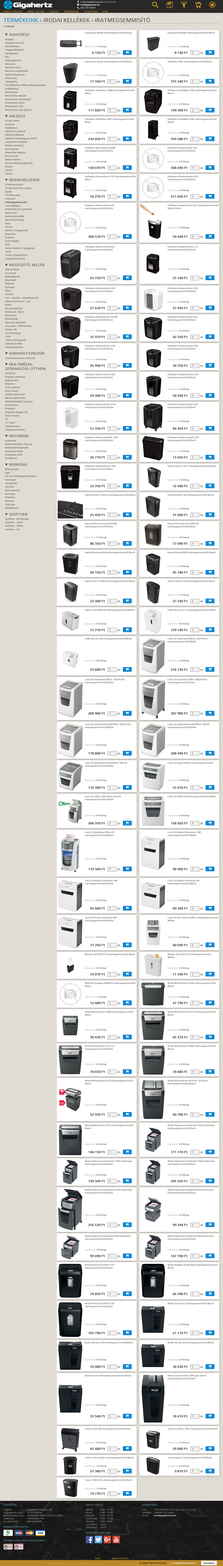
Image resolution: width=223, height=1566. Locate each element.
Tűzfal (8, 173)
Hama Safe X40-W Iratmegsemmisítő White (110, 609)
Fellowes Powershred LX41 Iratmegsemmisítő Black (183, 318)
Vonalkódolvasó (14, 347)
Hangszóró (11, 483)
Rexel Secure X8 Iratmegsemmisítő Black (108, 1375)
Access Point (12, 120)
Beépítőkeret (12, 276)
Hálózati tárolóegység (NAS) (21, 138)
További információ (183, 1562)
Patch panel (11, 148)
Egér (7, 472)
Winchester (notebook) (18, 99)
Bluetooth (10, 279)
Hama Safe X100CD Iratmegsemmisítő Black (110, 580)
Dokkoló (9, 283)
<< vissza (8, 26)
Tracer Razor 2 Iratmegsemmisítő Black (190, 1457)
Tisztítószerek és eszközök (20, 357)
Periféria (18, 464)
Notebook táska (14, 451)
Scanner (9, 237)
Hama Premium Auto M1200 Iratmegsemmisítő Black (101, 525)
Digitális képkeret (15, 376)
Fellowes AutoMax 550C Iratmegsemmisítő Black (192, 120)
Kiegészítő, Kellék (27, 265)
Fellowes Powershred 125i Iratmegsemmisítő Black (182, 149)
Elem (8, 290)
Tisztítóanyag (13, 332)
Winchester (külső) (15, 95)
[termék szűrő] (184, 5)
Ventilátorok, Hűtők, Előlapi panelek (25, 84)
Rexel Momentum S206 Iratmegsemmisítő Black (192, 984)
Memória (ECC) (13, 67)
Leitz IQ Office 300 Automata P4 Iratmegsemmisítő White (103, 798)
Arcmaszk (10, 272)
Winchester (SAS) (15, 102)
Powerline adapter (15, 152)
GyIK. (106, 11)
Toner (8, 251)
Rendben (209, 1562)
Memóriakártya (13, 308)
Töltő (8, 336)
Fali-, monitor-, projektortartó (22, 297)
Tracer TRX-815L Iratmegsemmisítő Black (108, 1479)
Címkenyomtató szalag (18, 187)
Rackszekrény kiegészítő (19, 162)
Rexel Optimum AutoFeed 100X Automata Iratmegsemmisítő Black (191, 1127)
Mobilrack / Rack (14, 311)
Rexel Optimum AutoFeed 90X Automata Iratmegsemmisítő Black (191, 1237)
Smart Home (12, 415)
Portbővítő (11, 458)
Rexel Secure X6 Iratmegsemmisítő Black (191, 1342)
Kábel (8, 304)
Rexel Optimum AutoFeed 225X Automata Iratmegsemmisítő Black (108, 1191)
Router (9, 166)
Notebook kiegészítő (16, 447)
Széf (7, 244)
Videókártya (12, 88)
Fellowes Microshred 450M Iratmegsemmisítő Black (100, 149)
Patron (9, 226)
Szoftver (18, 514)
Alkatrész (19, 34)
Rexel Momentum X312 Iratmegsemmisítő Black (192, 1013)
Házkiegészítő (13, 60)
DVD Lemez (11, 390)
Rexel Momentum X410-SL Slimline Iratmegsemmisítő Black (187, 1082)
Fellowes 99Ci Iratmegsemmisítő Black (190, 61)
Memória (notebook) (16, 70)
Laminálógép (12, 205)
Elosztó (9, 294)
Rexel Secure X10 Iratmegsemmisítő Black (109, 1342)
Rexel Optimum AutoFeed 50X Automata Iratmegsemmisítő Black (108, 1237)
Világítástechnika (15, 429)
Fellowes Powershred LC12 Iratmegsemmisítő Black (183, 248)
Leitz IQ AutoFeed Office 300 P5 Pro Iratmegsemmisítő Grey (187, 681)
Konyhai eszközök (27, 353)
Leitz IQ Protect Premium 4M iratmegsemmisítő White (101, 882)
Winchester (11, 92)
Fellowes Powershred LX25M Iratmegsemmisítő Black (101, 318)
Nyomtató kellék (14, 216)
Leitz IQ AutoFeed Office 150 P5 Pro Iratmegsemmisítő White (105, 681)
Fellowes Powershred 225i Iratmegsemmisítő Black (99, 207)
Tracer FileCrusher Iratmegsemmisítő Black (109, 1457)
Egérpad (9, 287)
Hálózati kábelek (14, 134)
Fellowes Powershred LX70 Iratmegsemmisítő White (100, 406)
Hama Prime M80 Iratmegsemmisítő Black (192, 552)
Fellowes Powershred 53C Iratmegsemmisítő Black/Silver (193, 207)
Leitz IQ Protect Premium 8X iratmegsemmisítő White (101, 919)
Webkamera (12, 507)
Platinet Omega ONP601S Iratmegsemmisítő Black (110, 984)
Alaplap (9, 39)
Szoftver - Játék (14, 522)
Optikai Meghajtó (15, 74)
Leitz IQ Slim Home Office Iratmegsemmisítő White (193, 919)
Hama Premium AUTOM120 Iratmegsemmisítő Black (183, 525)
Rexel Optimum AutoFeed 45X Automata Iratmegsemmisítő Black (191, 1191)
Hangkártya (11, 53)
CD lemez (10, 373)
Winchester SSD (14, 106)
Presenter (10, 233)
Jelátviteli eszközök (16, 141)
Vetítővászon (12, 426)
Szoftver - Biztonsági (17, 518)
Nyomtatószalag (14, 219)
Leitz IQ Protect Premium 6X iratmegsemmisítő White (183, 882)
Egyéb (8, 191)
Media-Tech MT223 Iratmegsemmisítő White (189, 956)
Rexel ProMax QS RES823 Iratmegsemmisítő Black (192, 1266)
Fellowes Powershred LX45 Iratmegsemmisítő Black (100, 347)
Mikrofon (10, 497)
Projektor (10, 408)
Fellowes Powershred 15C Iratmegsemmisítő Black (110, 178)
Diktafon (10, 383)
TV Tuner (10, 422)
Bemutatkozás (12, 11)
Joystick (9, 486)
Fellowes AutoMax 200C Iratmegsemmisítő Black (109, 120)
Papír (8, 223)
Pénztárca (10, 315)
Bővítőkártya (12, 46)
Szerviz (54, 11)
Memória (10, 63)
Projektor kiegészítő (16, 412)
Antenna (10, 124)
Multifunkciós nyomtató (18, 209)
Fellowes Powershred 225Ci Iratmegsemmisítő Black (183, 178)
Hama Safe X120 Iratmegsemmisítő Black (191, 580)
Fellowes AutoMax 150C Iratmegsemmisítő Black (192, 92)
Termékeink (71, 11)
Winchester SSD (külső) (18, 109)
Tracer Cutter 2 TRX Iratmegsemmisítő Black (193, 1428)
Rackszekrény (12, 159)
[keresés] (155, 5)
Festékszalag (12, 194)
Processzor (11, 77)
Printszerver (12, 155)
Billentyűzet (12, 469)
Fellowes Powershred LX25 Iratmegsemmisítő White (183, 290)
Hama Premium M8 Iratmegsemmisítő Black (110, 552)
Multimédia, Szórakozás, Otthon (25, 366)
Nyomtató (11, 212)
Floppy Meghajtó (14, 49)
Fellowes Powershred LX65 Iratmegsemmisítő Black (100, 376)
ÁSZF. (98, 1558)
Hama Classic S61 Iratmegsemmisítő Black (192, 465)
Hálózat (17, 116)
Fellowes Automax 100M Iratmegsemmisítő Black (110, 92)
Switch (9, 169)
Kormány (10, 493)
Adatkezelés (120, 1558)
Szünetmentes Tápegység (19, 247)
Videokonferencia (15, 258)
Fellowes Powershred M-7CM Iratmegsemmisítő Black (101, 439)
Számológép (12, 240)
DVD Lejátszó (12, 387)
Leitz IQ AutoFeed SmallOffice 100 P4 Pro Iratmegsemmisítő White (108, 726)
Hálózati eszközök (15, 131)
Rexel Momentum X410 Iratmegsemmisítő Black (109, 1082)
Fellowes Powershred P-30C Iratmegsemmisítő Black (100, 467)
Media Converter (14, 145)
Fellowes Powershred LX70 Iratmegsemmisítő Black (183, 376)
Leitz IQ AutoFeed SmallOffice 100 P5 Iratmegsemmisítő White (189, 726)
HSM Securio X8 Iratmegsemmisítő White (108, 638)
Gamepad (10, 479)
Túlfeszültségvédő (15, 339)
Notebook (19, 436)
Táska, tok (11, 329)
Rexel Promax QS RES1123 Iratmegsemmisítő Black (99, 1266)
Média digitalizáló (15, 397)
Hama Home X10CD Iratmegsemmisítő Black (110, 494)
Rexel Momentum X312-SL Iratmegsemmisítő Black (100, 1047)
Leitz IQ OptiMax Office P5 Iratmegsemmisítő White (99, 834)
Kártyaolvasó (12, 490)
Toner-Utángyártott (16, 254)
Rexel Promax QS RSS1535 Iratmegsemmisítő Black (99, 1305)
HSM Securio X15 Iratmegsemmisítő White (192, 609)
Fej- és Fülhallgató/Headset (21, 475)
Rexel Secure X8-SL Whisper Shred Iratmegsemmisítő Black (187, 1377)
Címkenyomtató (14, 184)
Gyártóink (91, 11)
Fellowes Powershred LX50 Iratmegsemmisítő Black (183, 347)
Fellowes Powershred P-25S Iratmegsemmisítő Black (183, 439)
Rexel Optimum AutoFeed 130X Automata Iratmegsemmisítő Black (108, 1162)
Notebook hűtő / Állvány (18, 444)
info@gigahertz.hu (88, 4)
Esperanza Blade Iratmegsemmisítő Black (108, 32)
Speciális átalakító (15, 322)
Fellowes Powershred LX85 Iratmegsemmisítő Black (183, 406)
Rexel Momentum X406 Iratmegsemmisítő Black (192, 1047)
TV (6, 418)
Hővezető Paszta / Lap (17, 301)
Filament (10, 198)
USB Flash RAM (13, 343)
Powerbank (11, 318)
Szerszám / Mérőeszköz (18, 325)
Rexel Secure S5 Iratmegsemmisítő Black (191, 1303)
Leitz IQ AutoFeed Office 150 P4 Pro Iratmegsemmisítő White (187, 640)
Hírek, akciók (36, 11)
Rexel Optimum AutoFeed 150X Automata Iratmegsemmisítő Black (191, 1162)
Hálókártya (11, 127)
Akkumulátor (12, 269)
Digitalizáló (11, 380)
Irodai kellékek (24, 180)
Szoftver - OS (12, 529)
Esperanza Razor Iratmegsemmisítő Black (108, 61)
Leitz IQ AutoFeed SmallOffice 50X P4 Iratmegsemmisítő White (106, 764)
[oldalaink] (212, 5)
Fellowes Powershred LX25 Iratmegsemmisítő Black (100, 290)
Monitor (9, 500)
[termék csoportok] (170, 5)
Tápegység (11, 81)
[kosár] (198, 5)
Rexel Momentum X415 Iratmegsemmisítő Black (109, 1127)
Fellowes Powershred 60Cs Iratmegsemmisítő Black (100, 248)
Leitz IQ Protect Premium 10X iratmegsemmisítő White (184, 834)
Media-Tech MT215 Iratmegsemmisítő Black (110, 954)
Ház (7, 56)
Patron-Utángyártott (16, 230)
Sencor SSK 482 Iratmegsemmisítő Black (107, 1428)
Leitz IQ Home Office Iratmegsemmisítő (190, 762)
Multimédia (11, 404)
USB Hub (10, 504)
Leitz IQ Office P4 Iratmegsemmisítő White (192, 796)
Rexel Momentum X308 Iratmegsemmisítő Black (109, 1013)
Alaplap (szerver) (14, 42)
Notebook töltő (13, 454)
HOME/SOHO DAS (15, 394)
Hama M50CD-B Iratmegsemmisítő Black (191, 494)
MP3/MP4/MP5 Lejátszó (19, 401)
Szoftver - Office (14, 525)
